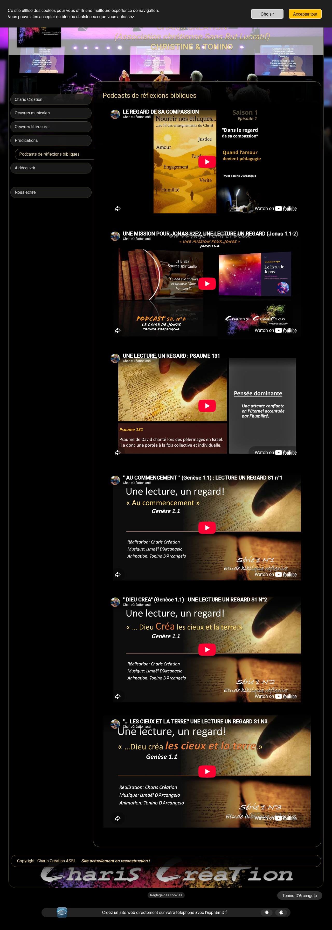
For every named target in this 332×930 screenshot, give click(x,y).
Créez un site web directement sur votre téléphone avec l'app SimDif (164, 912)
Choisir (267, 14)
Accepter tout (305, 14)
